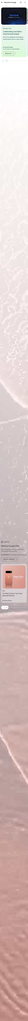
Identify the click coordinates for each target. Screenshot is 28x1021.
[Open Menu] (2, 2)
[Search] (21, 2)
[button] (9, 53)
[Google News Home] (10, 2)
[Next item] (7, 61)
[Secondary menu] (25, 2)
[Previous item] (3, 61)
